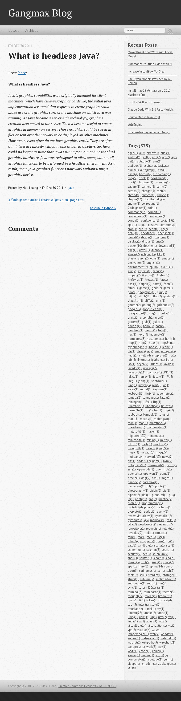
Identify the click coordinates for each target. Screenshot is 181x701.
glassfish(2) (135, 301)
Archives (31, 30)
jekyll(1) (133, 377)
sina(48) (158, 558)
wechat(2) (134, 642)
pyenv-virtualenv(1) (140, 516)
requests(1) (153, 529)
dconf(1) (154, 229)
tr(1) (141, 605)
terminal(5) (135, 592)
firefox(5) (163, 275)
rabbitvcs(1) (157, 520)
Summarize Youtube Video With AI (150, 64)
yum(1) (168, 659)
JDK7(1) (168, 372)
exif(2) (132, 271)
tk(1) (142, 600)
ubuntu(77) (135, 613)
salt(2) (132, 545)
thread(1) (151, 596)
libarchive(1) (136, 406)
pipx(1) (146, 495)
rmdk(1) (149, 533)
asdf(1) (148, 166)
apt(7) (166, 157)
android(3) (134, 157)
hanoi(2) (148, 326)
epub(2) (154, 267)
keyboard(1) (136, 394)
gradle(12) (166, 313)
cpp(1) (142, 225)
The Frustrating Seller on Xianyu (149, 132)
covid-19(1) (168, 221)
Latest (13, 30)
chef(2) (161, 191)
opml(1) (165, 474)
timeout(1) (165, 596)
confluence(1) (150, 221)
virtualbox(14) (137, 626)
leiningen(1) (136, 402)
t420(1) (151, 588)
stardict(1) (154, 575)
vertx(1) (133, 621)
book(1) (144, 178)
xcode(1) (145, 651)
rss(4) (161, 537)
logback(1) (135, 415)
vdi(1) (172, 617)
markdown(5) (136, 427)
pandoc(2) (134, 482)
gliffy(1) (149, 301)
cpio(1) (132, 225)
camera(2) (148, 187)
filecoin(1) (149, 275)
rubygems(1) (148, 541)
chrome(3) (149, 195)
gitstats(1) (170, 296)
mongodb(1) (136, 448)
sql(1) (161, 571)
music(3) (133, 452)
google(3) (134, 309)
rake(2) (132, 524)
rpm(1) (132, 537)
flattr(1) (157, 284)
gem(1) (168, 288)
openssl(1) (135, 474)
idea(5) (141, 351)
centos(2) (134, 191)
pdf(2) (150, 486)
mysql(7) (161, 452)
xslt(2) (160, 655)
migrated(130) (137, 436)
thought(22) (135, 596)
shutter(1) (145, 558)
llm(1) (149, 410)
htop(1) (132, 343)
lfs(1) (148, 402)
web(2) (154, 634)
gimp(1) (162, 292)
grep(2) (160, 318)
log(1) (158, 410)
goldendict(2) (165, 305)
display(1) (134, 241)
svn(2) (162, 583)
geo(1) (132, 292)
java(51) (169, 364)
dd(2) (164, 229)
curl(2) (143, 229)
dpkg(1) (133, 250)
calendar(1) (162, 182)
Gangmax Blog (40, 12)
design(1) (147, 237)
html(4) (170, 339)
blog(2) (132, 178)
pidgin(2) (155, 491)
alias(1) (165, 153)
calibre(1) (134, 187)
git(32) (132, 296)
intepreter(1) (160, 355)
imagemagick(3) (165, 351)
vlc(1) (172, 626)
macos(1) (146, 419)
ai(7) (142, 153)
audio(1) (133, 170)
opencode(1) (145, 469)
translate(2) (152, 605)
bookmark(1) (159, 178)
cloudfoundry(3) (154, 199)
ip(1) (173, 355)
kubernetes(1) (165, 394)
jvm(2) (156, 385)
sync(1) (132, 588)
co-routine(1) (150, 204)
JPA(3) (169, 377)
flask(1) (132, 284)
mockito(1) (160, 444)
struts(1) (133, 579)
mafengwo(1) (163, 419)
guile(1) (158, 322)
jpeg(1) (132, 381)
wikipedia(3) (150, 642)
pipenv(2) (134, 495)
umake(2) (150, 613)
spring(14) (156, 566)
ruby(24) (133, 541)
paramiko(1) (151, 482)
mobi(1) (147, 444)
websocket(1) (150, 638)
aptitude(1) (144, 161)
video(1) (151, 621)
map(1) (143, 423)
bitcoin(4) (145, 174)
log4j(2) (169, 410)
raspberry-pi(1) (148, 524)
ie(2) (150, 351)
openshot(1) (164, 469)
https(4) (154, 343)
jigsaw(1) (158, 377)
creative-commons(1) (162, 225)
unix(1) (143, 617)
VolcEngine (135, 125)
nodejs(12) (144, 461)
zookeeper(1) (167, 664)
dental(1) (134, 237)
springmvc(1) (147, 571)
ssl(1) (143, 575)
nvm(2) (167, 461)
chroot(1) (163, 195)
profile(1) (134, 503)
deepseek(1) (166, 233)
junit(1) (132, 385)
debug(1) (134, 233)
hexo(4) (143, 334)
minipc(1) (153, 440)
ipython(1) (158, 360)
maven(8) (153, 432)
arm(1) (157, 161)
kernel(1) (146, 389)
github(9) (143, 296)
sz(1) (142, 588)
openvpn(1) (150, 474)
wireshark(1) (167, 642)
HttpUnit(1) (167, 343)
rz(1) (171, 541)
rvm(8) (162, 541)
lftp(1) (157, 402)
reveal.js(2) (135, 533)
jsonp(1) (143, 381)
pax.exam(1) (136, 486)
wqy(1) (162, 647)
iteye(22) (142, 364)
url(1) (153, 617)
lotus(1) (164, 415)
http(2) (143, 343)
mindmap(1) (156, 436)
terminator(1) (152, 592)
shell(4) (133, 558)
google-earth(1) (153, 309)
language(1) (151, 398)
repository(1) (136, 529)
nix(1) (131, 461)
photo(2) (161, 486)
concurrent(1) (157, 216)
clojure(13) (135, 199)
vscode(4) (143, 630)
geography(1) (147, 292)
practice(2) (165, 499)
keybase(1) (160, 389)
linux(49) (167, 406)
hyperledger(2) (137, 347)
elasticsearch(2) (138, 258)
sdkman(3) (153, 550)
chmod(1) (134, 195)
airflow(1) (153, 153)
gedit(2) (157, 288)
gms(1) (160, 301)
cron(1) (132, 229)
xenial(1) (158, 651)
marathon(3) (157, 423)
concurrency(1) (137, 216)
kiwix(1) (150, 394)
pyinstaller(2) (163, 516)
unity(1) (133, 617)
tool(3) (132, 605)
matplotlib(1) (136, 432)
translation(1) (137, 609)
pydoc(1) (150, 512)
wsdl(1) (132, 651)
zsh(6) (132, 668)
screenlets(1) (136, 550)
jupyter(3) (144, 385)
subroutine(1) (136, 583)
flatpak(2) (145, 284)
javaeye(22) (150, 368)
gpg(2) (153, 313)
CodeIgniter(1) (137, 208)
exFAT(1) (167, 267)
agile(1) (133, 153)
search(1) (168, 550)
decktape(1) (148, 233)
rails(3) (171, 520)
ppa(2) (152, 499)
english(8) (153, 263)
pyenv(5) (162, 512)
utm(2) (162, 617)
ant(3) (147, 157)
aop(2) (156, 157)
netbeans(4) (136, 457)
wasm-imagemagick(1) (144, 632)
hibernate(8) (157, 334)
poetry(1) (141, 499)
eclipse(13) (148, 254)
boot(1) (133, 182)
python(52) (135, 520)
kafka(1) (133, 389)
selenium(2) (160, 554)
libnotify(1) (152, 406)
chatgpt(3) (148, 191)
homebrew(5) (136, 339)
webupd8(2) (168, 638)
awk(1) (162, 170)
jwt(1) (165, 385)
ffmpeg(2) (134, 275)
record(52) (166, 524)
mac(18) (133, 419)
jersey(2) (145, 377)
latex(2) (165, 398)
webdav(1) (167, 634)
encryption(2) (136, 263)
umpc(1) (162, 613)
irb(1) (169, 360)
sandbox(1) (145, 545)
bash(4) (133, 174)
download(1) (166, 246)
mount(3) (152, 448)
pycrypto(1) (135, 512)
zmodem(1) (149, 664)
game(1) (144, 288)
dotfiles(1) (150, 246)
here (22, 72)
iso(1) (131, 364)
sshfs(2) (133, 575)
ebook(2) (134, 254)
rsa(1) (141, 537)
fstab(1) (133, 288)
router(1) (161, 533)
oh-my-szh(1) (156, 465)
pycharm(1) (164, 507)
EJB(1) (161, 254)
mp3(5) (164, 448)
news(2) (167, 457)
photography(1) (138, 491)
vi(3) (142, 621)
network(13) (153, 457)
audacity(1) (161, 166)
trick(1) (151, 609)
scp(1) (170, 545)
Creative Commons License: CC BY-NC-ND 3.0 (87, 686)
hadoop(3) (135, 326)
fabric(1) (158, 271)
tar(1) (160, 588)
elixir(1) (155, 258)
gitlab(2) (156, 296)
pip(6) (166, 491)
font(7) (168, 284)
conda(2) (134, 221)
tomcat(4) (165, 600)
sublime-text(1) (166, 579)
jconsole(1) (154, 372)
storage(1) (170, 575)
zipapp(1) (134, 664)
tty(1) (160, 609)
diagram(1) (162, 237)
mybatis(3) (147, 452)
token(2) (151, 600)
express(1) (145, 271)
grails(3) (133, 318)
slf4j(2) (145, 562)
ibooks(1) (154, 347)
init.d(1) (133, 355)
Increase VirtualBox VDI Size (146, 71)
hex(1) (132, 334)
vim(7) (163, 621)
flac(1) (164, 280)
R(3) (146, 520)
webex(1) (134, 638)
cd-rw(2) (161, 187)
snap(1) (157, 562)
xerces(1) (134, 655)
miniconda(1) (136, 440)
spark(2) (168, 562)
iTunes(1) (156, 364)
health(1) (151, 330)
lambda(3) (134, 398)
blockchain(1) (162, 174)
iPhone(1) (143, 360)
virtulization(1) (157, 626)
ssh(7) (170, 571)
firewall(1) (151, 280)
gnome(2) (134, 305)
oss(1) (156, 478)
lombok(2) (150, 415)
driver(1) (144, 250)
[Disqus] (62, 302)
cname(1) (134, 204)
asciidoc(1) (135, 166)
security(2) (134, 554)
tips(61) (133, 600)
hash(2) (160, 326)
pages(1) (167, 478)
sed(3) (147, 554)
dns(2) (160, 241)
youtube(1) (155, 659)
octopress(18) (137, 465)
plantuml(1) (160, 495)
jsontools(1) (159, 381)
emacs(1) (168, 258)
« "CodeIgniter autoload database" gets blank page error (46, 200)
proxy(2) (149, 507)
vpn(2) (132, 630)
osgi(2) (145, 478)
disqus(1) (148, 241)
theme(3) (169, 592)
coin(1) (152, 208)
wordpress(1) (136, 647)
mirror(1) (166, 440)
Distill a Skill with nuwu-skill (146, 102)
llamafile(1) (135, 410)
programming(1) (152, 503)
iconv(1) (167, 347)
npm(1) (157, 461)
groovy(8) (134, 322)
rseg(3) (151, 537)
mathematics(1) (157, 427)
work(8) (151, 647)
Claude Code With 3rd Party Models (151, 110)
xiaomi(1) (147, 655)
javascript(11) (136, 372)
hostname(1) (155, 339)
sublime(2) (147, 579)
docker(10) (135, 246)
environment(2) (138, 267)
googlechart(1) (138, 313)
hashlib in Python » (103, 208)
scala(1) (159, 545)
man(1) (132, 423)
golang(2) (148, 305)
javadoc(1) (135, 368)
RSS (170, 31)
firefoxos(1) (135, 280)
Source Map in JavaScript (144, 117)
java (71, 188)
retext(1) (168, 529)
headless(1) (135, 330)
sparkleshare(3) (138, 566)
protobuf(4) (135, 507)
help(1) (163, 330)
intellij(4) (145, 355)
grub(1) (146, 322)
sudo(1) (152, 583)
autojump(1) (148, 170)
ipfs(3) (132, 360)
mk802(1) (134, 444)
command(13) (137, 212)
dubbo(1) (157, 250)
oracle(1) (134, 478)
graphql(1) (147, 318)
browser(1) (146, 182)
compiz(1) (154, 212)
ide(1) (131, 351)
